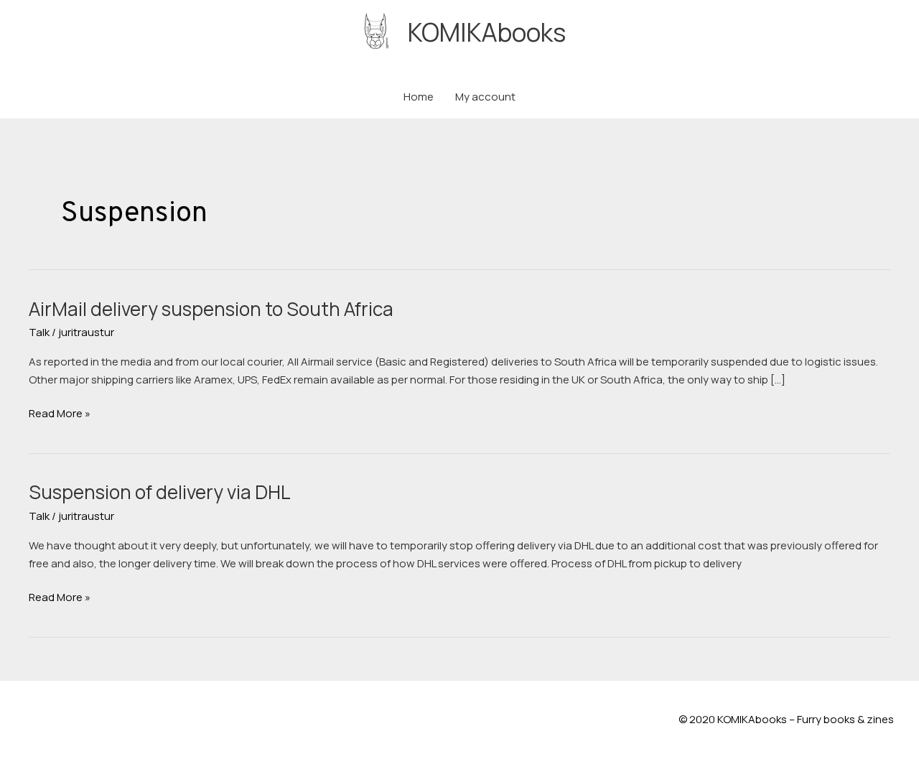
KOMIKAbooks (487, 32)
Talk (39, 332)
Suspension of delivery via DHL (160, 492)
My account (485, 96)
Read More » (59, 414)
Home (418, 96)
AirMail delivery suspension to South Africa (211, 309)
